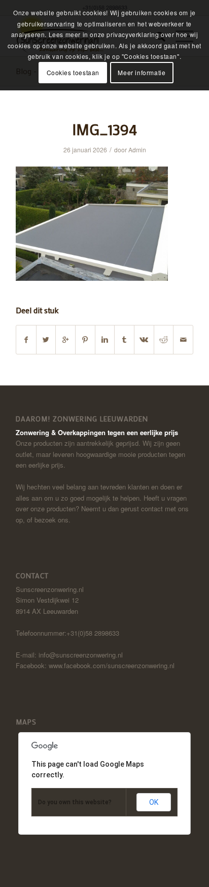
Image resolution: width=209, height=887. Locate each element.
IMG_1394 (104, 129)
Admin (137, 149)
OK (153, 802)
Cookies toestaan (73, 72)
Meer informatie (141, 72)
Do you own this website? (75, 802)
